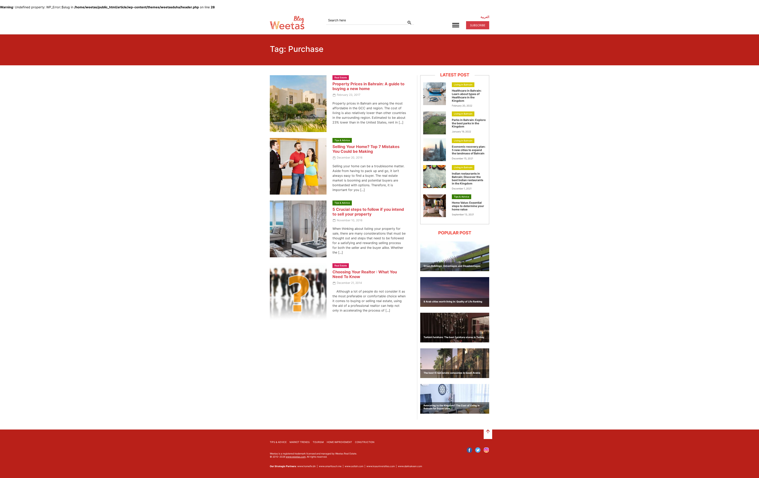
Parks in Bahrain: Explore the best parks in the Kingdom (469, 123)
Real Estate (340, 77)
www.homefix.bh (306, 466)
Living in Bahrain (463, 84)
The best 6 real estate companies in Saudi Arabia (452, 372)
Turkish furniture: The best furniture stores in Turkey (454, 337)
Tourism (318, 442)
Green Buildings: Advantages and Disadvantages (452, 265)
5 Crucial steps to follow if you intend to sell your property (368, 212)
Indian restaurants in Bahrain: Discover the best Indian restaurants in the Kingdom (467, 178)
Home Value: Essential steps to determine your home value (468, 206)
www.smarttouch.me (330, 466)
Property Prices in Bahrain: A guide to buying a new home (368, 86)
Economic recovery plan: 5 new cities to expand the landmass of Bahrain (468, 150)
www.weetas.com (296, 456)
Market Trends (300, 442)
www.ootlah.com (354, 466)
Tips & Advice (342, 140)
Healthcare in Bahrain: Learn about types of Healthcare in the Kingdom (466, 95)
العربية (485, 17)
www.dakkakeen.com (410, 466)
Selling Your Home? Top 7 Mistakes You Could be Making (365, 149)
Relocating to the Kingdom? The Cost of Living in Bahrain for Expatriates (452, 407)
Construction (364, 442)
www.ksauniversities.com (380, 466)
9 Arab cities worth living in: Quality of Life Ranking (453, 301)
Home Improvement (339, 442)
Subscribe (477, 25)
